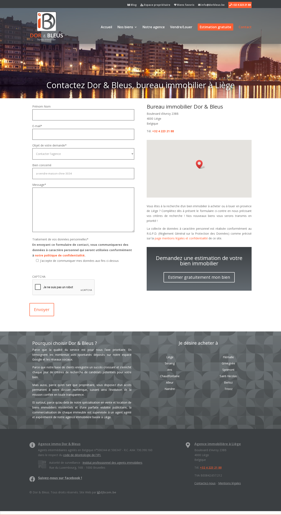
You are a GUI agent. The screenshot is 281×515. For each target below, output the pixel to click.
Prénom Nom (41, 106)
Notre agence (154, 27)
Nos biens (125, 27)
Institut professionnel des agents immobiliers (112, 463)
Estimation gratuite (215, 27)
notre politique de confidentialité (60, 255)
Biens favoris (185, 5)
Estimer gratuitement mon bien (199, 277)
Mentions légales (229, 483)
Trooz (228, 389)
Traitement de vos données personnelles (60, 239)
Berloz (228, 382)
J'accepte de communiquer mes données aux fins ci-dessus (79, 261)
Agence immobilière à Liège (217, 444)
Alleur (169, 382)
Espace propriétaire (156, 5)
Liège (169, 357)
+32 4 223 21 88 (241, 5)
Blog (133, 5)
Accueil (106, 27)
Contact (245, 27)
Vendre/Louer (181, 27)
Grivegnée (228, 363)
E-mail (37, 126)
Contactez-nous (205, 483)
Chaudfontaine (170, 376)
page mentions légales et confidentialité (181, 238)
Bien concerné (41, 165)
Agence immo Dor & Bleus (59, 444)
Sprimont (228, 370)
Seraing (170, 363)
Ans (169, 370)
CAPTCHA (38, 277)
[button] (200, 164)
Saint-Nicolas (228, 376)
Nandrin (170, 389)
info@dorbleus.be (213, 5)
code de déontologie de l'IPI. (82, 455)
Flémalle (228, 357)
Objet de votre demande (49, 145)
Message (39, 185)
